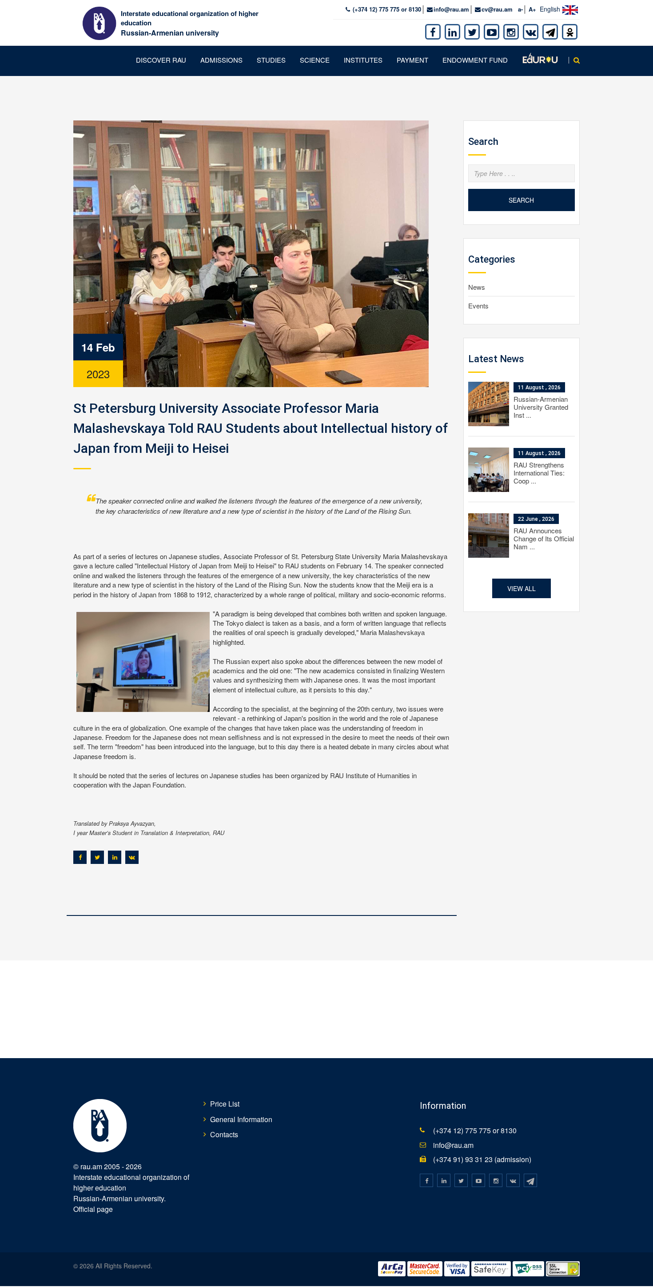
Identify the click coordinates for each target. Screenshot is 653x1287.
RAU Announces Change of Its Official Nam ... (544, 538)
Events (478, 305)
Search (521, 200)
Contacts (224, 1134)
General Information (241, 1119)
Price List (224, 1104)
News (476, 287)
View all (521, 588)
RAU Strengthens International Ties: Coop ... (539, 472)
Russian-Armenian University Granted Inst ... (541, 407)
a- (520, 9)
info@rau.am (451, 9)
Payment (412, 59)
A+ (532, 9)
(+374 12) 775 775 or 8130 (386, 9)
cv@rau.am (497, 9)
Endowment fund (475, 59)
